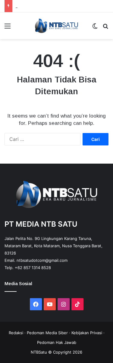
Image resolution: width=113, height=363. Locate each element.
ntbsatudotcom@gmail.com (42, 260)
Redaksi (16, 332)
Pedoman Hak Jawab (56, 342)
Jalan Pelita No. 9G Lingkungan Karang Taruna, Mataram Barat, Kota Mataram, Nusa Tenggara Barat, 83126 (53, 245)
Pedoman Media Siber (47, 332)
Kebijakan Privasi (86, 332)
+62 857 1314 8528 (33, 267)
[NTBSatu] (56, 26)
